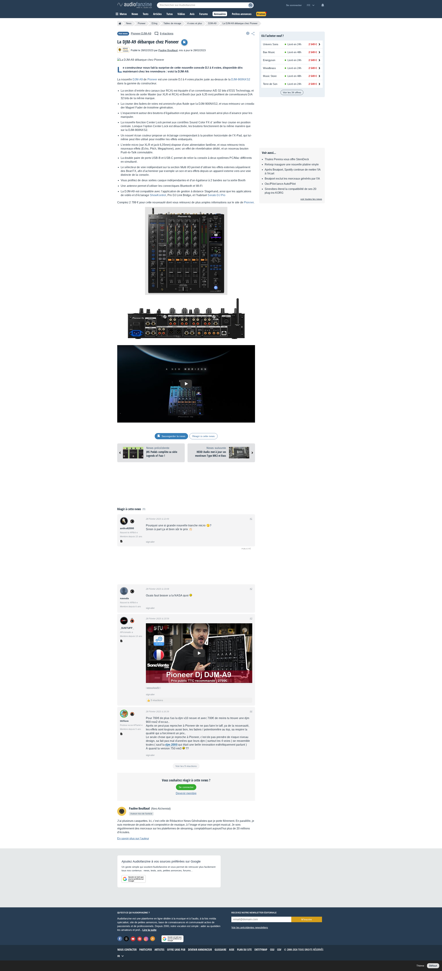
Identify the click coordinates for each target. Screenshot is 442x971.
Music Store (270, 76)
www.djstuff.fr (153, 688)
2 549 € (313, 44)
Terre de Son (270, 83)
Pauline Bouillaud (167, 50)
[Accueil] (120, 23)
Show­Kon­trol (158, 195)
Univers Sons (270, 44)
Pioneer (141, 23)
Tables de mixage (172, 23)
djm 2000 (171, 744)
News (129, 23)
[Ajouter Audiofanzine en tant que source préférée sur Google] (134, 879)
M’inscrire (306, 919)
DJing (154, 23)
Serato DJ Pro (216, 195)
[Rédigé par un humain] (123, 50)
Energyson (269, 60)
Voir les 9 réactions (186, 766)
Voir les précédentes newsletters (249, 927)
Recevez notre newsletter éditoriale (254, 912)
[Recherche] (250, 5)
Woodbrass (269, 68)
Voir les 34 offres (292, 92)
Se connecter (186, 787)
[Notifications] (323, 5)
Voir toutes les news (311, 199)
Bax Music (269, 52)
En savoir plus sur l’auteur (133, 838)
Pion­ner (249, 202)
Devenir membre (186, 793)
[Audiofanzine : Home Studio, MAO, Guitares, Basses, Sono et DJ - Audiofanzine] (134, 5)
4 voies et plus (194, 23)
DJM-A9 (212, 23)
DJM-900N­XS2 (240, 79)
